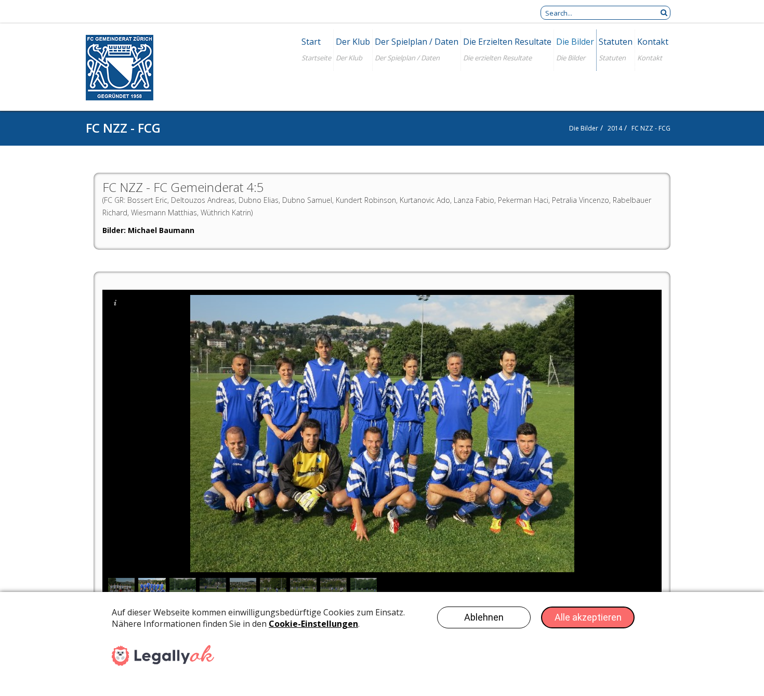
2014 (615, 128)
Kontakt (652, 41)
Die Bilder (575, 41)
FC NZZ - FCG (650, 128)
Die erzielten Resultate (507, 41)
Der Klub (353, 41)
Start (311, 41)
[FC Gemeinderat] (119, 69)
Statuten (616, 41)
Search (663, 12)
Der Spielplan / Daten (416, 41)
